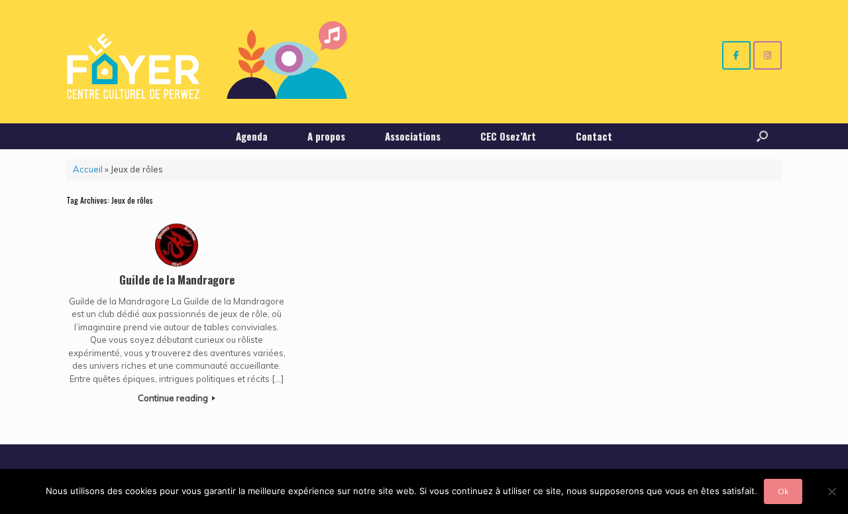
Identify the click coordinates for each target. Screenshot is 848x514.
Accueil (88, 169)
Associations (413, 136)
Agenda (252, 136)
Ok (783, 491)
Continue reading (174, 398)
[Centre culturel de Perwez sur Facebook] (736, 55)
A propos (326, 136)
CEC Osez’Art (508, 136)
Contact (594, 136)
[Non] (831, 491)
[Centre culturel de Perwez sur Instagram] (767, 55)
